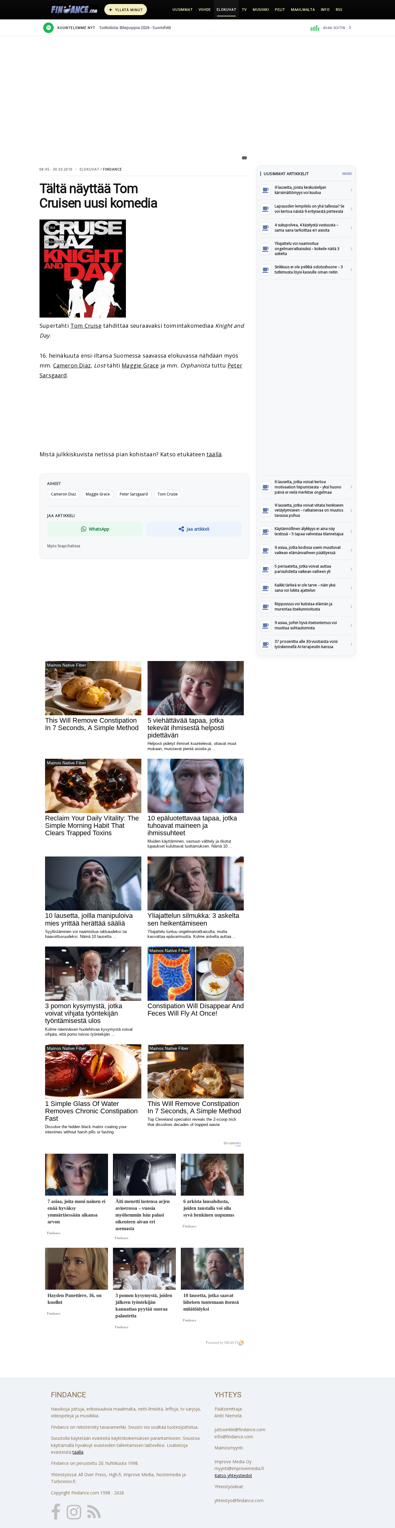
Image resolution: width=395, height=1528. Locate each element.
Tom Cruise (86, 325)
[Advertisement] (306, 377)
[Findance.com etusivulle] (74, 9)
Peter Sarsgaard (134, 494)
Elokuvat (226, 9)
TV (244, 9)
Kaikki (347, 173)
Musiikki (261, 9)
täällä (214, 454)
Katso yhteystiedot (233, 1475)
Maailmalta (303, 9)
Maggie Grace (140, 365)
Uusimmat (183, 9)
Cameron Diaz (72, 365)
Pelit (280, 9)
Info (325, 9)
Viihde (205, 9)
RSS (339, 9)
